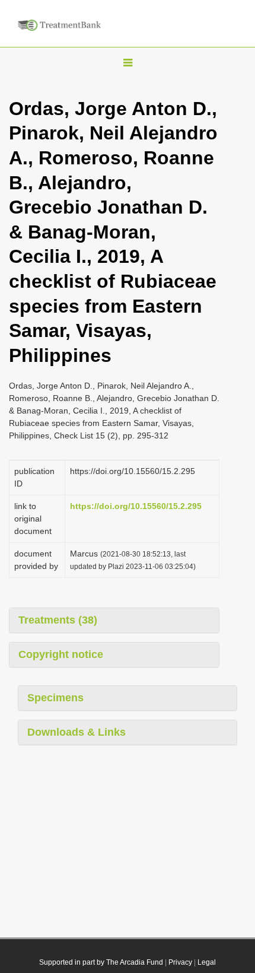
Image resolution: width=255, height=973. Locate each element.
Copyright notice (60, 654)
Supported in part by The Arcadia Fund (101, 962)
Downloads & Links (76, 732)
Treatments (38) (57, 620)
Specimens (55, 698)
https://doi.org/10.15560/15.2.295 (136, 506)
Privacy (180, 962)
